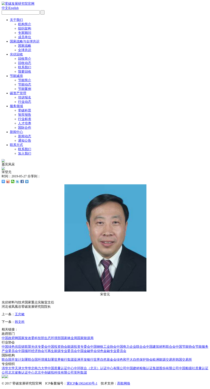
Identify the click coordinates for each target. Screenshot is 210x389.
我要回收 (24, 71)
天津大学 (21, 368)
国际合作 (24, 127)
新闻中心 (16, 132)
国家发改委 (26, 338)
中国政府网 (10, 338)
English (14, 8)
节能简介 (24, 80)
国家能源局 (85, 338)
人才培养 (24, 123)
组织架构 (24, 28)
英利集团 (80, 372)
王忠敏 (20, 314)
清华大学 (8, 368)
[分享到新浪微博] (8, 181)
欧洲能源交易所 (164, 359)
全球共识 (24, 50)
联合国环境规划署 (41, 359)
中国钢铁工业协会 (103, 346)
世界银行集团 (64, 359)
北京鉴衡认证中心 (21, 372)
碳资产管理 (18, 93)
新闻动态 (24, 136)
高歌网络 (123, 383)
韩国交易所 (184, 359)
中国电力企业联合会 (131, 346)
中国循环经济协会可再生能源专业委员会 (47, 351)
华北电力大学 (38, 368)
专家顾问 (24, 32)
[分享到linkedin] (27, 181)
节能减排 (16, 76)
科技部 (39, 338)
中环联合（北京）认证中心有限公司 (100, 368)
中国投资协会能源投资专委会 (69, 346)
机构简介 (24, 24)
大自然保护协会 (141, 359)
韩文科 (20, 322)
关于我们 (16, 20)
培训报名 (24, 97)
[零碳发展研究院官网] (18, 3)
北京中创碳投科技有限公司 (54, 372)
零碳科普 (24, 110)
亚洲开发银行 (84, 359)
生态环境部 (52, 338)
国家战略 (24, 45)
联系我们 (24, 67)
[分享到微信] (13, 181)
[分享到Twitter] (17, 181)
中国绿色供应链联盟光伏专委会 (25, 346)
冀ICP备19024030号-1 (82, 383)
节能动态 (24, 84)
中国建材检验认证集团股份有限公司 (152, 368)
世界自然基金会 (105, 359)
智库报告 (24, 114)
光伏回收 (16, 54)
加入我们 (24, 153)
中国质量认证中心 (61, 368)
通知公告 (24, 140)
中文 (5, 8)
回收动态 (24, 63)
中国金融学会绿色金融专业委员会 (101, 351)
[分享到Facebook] (22, 181)
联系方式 (16, 145)
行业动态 (24, 101)
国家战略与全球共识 (24, 41)
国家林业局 (69, 338)
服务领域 (16, 106)
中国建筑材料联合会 (161, 346)
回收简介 (24, 58)
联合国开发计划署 (15, 359)
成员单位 (24, 37)
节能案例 (24, 89)
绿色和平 (123, 359)
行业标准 (24, 119)
